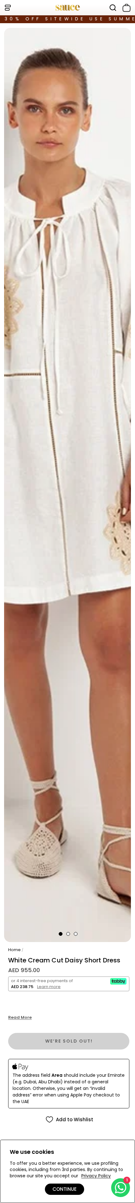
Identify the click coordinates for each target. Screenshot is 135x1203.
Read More (20, 1017)
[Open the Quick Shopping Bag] (125, 8)
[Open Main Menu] (7, 8)
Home (14, 950)
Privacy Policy (96, 1176)
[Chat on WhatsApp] (120, 1187)
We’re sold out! (69, 1041)
